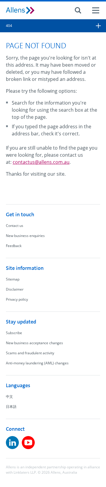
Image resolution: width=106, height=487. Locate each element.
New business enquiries (25, 235)
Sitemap (12, 279)
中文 (9, 396)
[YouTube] (28, 442)
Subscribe (14, 332)
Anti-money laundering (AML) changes (37, 363)
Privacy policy (17, 299)
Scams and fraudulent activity (30, 352)
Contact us (14, 225)
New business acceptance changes (34, 342)
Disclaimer (15, 289)
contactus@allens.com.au (41, 162)
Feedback (13, 245)
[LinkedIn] (12, 442)
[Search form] (78, 10)
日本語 (11, 406)
